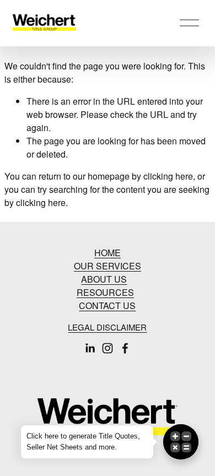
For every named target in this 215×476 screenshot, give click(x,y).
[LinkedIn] (89, 348)
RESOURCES (105, 292)
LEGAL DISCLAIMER (107, 327)
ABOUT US (104, 279)
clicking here (168, 176)
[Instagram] (107, 348)
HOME (107, 252)
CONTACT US (107, 305)
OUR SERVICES (107, 265)
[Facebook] (125, 348)
